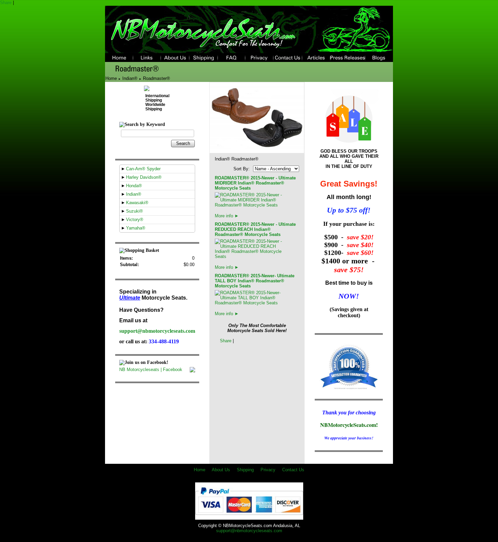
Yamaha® (135, 228)
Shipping (245, 469)
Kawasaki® (137, 202)
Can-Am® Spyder (143, 168)
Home (111, 78)
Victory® (134, 219)
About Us (221, 469)
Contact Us (293, 469)
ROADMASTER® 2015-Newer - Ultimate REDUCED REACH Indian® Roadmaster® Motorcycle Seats (255, 229)
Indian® (130, 78)
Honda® (134, 185)
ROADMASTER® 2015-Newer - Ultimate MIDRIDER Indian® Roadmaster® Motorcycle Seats (255, 183)
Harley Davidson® (144, 177)
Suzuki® (134, 211)
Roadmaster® (156, 78)
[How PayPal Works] (249, 517)
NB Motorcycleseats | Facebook (150, 369)
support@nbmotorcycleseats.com (157, 331)
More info (227, 215)
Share (6, 2)
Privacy (268, 469)
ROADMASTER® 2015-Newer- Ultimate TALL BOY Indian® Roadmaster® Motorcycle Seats (254, 280)
